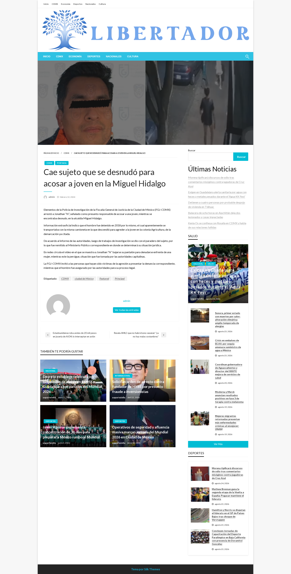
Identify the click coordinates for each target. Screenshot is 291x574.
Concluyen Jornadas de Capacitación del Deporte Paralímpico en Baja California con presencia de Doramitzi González (228, 537)
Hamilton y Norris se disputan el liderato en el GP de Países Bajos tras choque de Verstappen (228, 514)
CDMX (55, 4)
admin (51, 197)
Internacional (122, 376)
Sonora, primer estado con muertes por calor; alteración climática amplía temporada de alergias (227, 320)
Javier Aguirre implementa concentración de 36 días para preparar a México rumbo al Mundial (71, 432)
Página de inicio (51, 153)
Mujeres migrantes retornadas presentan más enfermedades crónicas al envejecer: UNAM (227, 422)
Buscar (191, 150)
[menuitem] (46, 56)
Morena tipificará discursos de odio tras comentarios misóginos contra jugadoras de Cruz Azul (216, 182)
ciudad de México (84, 278)
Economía (65, 4)
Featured (104, 278)
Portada (62, 163)
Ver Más (218, 444)
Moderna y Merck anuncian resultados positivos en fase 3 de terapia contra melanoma (229, 396)
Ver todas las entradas (127, 310)
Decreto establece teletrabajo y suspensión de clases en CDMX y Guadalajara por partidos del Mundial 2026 (72, 383)
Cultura (102, 4)
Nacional (51, 371)
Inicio (46, 4)
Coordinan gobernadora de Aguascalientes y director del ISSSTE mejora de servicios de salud (228, 371)
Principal (120, 278)
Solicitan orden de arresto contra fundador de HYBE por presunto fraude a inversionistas (138, 386)
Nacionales (90, 4)
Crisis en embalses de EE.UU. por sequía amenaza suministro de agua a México (228, 345)
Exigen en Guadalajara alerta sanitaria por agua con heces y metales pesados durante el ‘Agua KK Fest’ (215, 281)
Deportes (77, 4)
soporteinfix (49, 397)
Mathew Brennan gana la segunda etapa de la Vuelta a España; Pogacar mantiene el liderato (228, 494)
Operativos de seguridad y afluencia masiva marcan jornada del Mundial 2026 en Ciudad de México (140, 432)
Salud (211, 264)
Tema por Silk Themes (145, 569)
